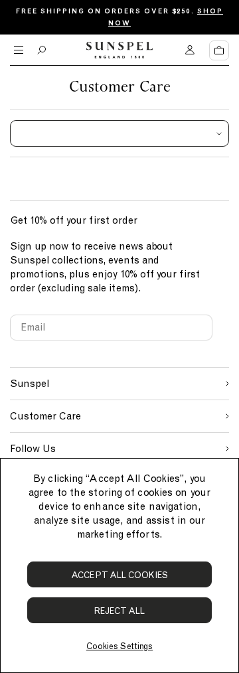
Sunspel (29, 384)
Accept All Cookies (119, 575)
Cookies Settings (119, 646)
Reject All (119, 611)
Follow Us (33, 449)
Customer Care (45, 416)
